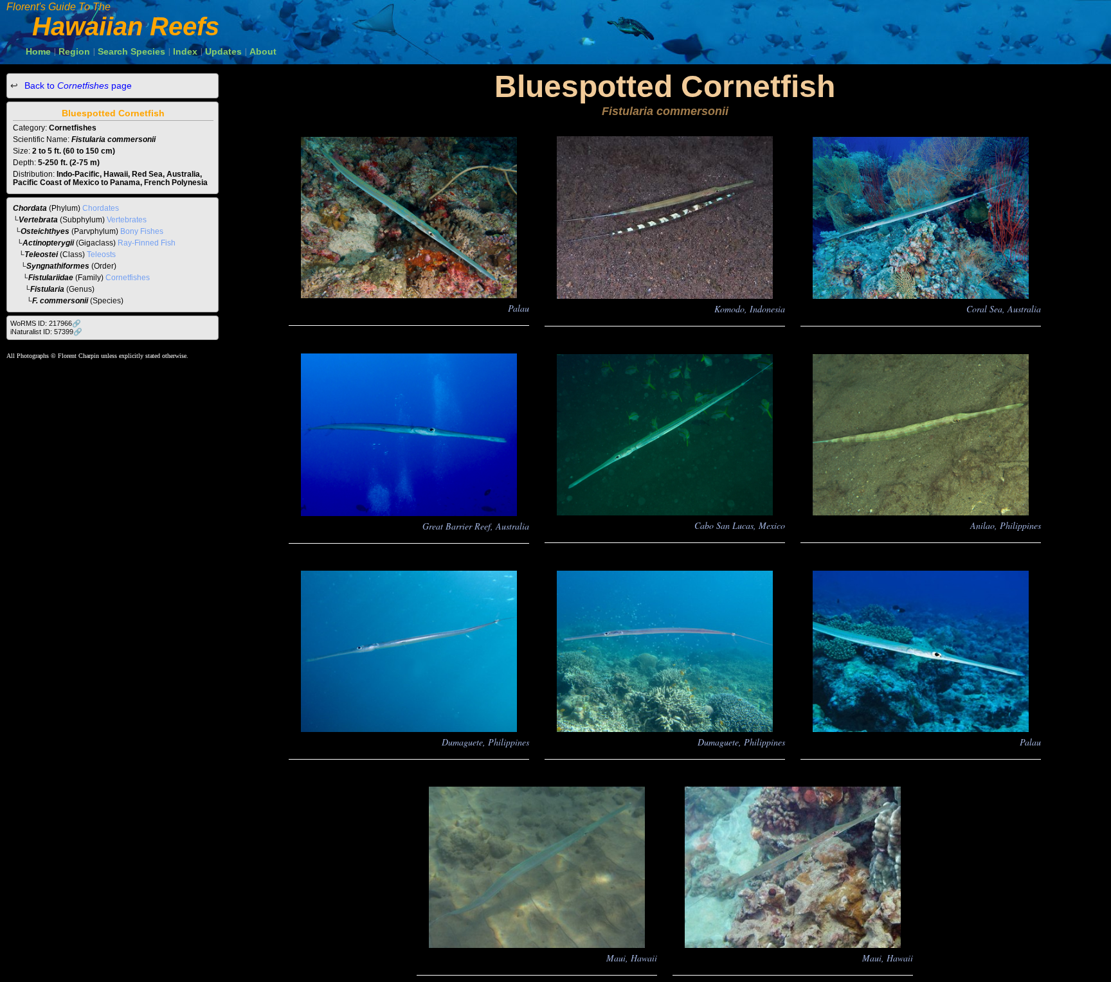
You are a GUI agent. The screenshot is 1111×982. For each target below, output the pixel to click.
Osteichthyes (45, 231)
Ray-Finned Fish (147, 242)
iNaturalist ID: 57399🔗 (46, 331)
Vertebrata (38, 219)
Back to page (77, 85)
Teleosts (101, 254)
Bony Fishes (141, 231)
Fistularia (47, 289)
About (262, 51)
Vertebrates (127, 219)
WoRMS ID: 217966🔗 (45, 323)
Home (38, 51)
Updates (223, 51)
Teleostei (41, 254)
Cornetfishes (127, 277)
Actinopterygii (48, 242)
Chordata (30, 208)
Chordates (100, 208)
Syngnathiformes (57, 266)
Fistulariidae (50, 277)
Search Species (131, 51)
